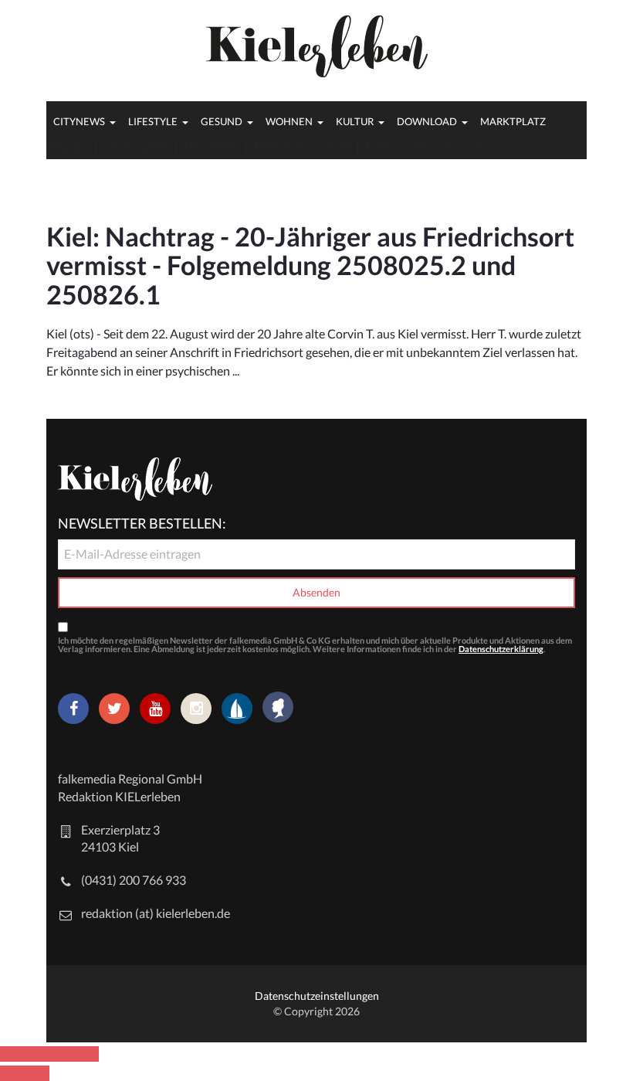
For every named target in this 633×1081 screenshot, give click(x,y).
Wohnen (289, 121)
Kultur (355, 121)
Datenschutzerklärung (501, 649)
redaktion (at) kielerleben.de (155, 913)
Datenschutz (396, 146)
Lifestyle (153, 121)
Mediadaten (282, 146)
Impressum (469, 146)
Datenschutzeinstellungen (317, 995)
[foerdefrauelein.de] (277, 708)
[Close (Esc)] (12, 1054)
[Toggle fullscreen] (61, 1054)
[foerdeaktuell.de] (237, 708)
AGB (338, 146)
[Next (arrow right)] (37, 1073)
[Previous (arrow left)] (12, 1073)
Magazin (67, 146)
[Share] (37, 1054)
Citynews (79, 121)
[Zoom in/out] (86, 1054)
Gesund (221, 121)
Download (427, 121)
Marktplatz (513, 121)
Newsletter (211, 146)
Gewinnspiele (135, 146)
